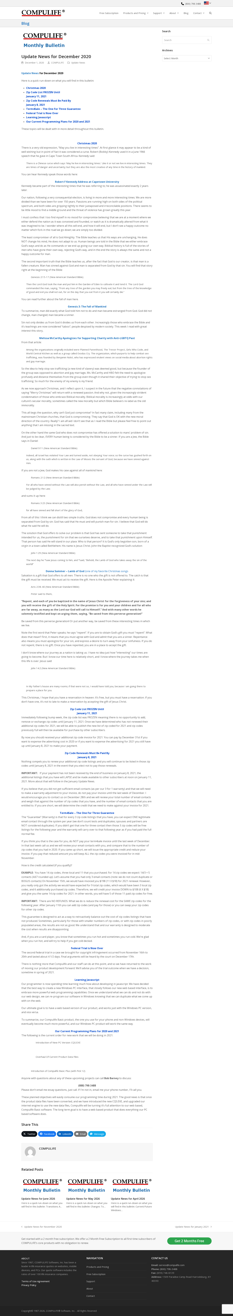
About (25, 1258)
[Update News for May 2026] (87, 1184)
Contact (90, 1295)
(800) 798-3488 (193, 3)
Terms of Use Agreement (35, 1281)
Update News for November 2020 (41, 1227)
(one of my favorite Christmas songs (87, 571)
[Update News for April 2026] (132, 1184)
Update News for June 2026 (38, 1198)
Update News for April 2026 (128, 1198)
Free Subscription (95, 1274)
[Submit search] (208, 40)
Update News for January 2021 (192, 1227)
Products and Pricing (97, 1266)
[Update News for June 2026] (42, 1184)
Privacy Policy (28, 1285)
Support (90, 1281)
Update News (78, 62)
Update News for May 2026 (83, 1198)
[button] (210, 13)
